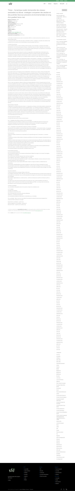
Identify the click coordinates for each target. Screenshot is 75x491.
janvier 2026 (58, 79)
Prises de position (59, 432)
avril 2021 (58, 166)
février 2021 (58, 169)
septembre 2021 (59, 157)
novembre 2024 (59, 99)
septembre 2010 (59, 342)
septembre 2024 (59, 103)
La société (26, 469)
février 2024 (58, 112)
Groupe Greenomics (60, 408)
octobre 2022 (59, 137)
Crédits (9, 480)
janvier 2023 (58, 131)
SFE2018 (58, 441)
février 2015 (58, 273)
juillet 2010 (58, 344)
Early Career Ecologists (61, 383)
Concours (58, 377)
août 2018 (58, 221)
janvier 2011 (58, 336)
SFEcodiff (62, 3)
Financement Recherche (61, 391)
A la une (58, 354)
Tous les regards (59, 469)
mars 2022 (58, 146)
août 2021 (58, 158)
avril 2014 (58, 290)
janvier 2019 (58, 212)
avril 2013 (58, 304)
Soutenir (61, 0)
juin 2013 (58, 300)
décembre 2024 (59, 97)
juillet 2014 (58, 286)
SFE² (45, 3)
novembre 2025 (59, 83)
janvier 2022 (58, 149)
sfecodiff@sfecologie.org (27, 212)
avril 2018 (58, 227)
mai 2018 (58, 225)
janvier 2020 (58, 191)
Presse (57, 430)
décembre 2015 (59, 264)
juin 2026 (58, 74)
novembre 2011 (59, 324)
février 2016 (58, 261)
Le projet (57, 470)
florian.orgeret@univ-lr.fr (16, 32)
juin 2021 (58, 162)
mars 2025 (58, 94)
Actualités (58, 356)
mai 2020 (58, 184)
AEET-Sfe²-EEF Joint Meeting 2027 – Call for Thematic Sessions (60, 21)
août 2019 (58, 200)
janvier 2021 (58, 171)
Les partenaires (58, 472)
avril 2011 (58, 331)
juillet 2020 (58, 180)
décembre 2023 (59, 115)
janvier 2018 (58, 232)
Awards (57, 367)
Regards (55, 3)
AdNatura (58, 358)
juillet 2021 (58, 160)
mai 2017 (58, 243)
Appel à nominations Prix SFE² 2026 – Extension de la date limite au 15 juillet (61, 26)
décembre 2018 (59, 214)
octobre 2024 (59, 101)
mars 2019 (58, 209)
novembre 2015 (59, 266)
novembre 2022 (59, 135)
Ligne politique (27, 470)
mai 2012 (58, 317)
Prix (57, 433)
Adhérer (57, 0)
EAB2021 (58, 381)
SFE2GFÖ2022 (59, 444)
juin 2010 (58, 345)
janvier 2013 (58, 306)
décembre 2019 (59, 193)
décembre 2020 (59, 173)
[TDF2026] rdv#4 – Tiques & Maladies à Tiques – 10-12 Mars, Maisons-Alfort (61, 30)
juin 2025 (58, 90)
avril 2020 (58, 185)
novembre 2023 (59, 117)
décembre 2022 (59, 133)
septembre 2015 (59, 270)
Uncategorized (59, 459)
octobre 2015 (59, 268)
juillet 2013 (58, 299)
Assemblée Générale (60, 363)
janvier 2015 (58, 275)
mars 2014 (58, 291)
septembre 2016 (59, 255)
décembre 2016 (59, 250)
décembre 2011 (59, 322)
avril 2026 (58, 76)
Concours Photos (59, 379)
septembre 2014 (59, 282)
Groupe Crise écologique (61, 397)
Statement (58, 455)
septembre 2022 (59, 139)
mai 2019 (58, 205)
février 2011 (58, 335)
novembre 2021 (59, 153)
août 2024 (58, 104)
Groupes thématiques (44, 474)
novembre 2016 (59, 252)
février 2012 (58, 318)
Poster (57, 479)
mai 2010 (58, 347)
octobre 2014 (59, 281)
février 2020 (58, 189)
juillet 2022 (58, 140)
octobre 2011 (58, 326)
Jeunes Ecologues (60, 423)
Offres (57, 426)
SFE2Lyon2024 (59, 448)
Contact (65, 0)
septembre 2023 (59, 121)
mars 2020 (58, 187)
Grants (57, 393)
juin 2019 (58, 203)
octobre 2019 (59, 196)
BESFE (57, 368)
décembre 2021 (59, 151)
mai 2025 (58, 92)
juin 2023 (58, 122)
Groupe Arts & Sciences (61, 395)
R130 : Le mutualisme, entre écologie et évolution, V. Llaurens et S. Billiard (61, 50)
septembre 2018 (59, 220)
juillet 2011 (58, 329)
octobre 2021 (59, 155)
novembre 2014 (59, 279)
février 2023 (58, 130)
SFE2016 (58, 439)
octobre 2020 (59, 176)
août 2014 (58, 284)
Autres (57, 365)
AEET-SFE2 (58, 359)
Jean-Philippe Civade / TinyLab (26, 489)
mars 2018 (58, 229)
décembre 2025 (59, 81)
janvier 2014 (58, 293)
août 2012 (58, 315)
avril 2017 (58, 245)
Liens (25, 478)
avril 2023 (58, 126)
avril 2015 (58, 272)
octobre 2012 (59, 311)
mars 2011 (58, 333)
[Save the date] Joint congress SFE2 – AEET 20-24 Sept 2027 (61, 17)
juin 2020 (58, 182)
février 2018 (58, 230)
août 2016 (58, 257)
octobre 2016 (59, 254)
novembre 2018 (59, 216)
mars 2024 (58, 110)
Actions (49, 3)
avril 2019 (58, 207)
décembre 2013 (59, 295)
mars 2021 (58, 167)
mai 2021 (58, 164)
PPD (57, 428)
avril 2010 (58, 349)
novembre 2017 (59, 236)
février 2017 (58, 248)
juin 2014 (58, 288)
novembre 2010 (59, 340)
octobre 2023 (59, 119)
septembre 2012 (59, 313)
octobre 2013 (59, 297)
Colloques (42, 472)
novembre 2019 (59, 194)
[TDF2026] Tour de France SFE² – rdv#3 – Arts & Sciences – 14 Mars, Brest (61, 35)
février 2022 (58, 148)
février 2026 (58, 78)
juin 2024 (58, 106)
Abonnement (58, 481)
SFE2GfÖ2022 (59, 446)
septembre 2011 (59, 327)
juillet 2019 (58, 202)
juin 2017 (58, 241)
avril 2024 (58, 108)
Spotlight (58, 453)
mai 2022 (58, 142)
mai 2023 (58, 124)
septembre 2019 (59, 198)
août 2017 (58, 239)
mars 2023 (58, 128)
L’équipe (57, 474)
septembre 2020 (59, 178)
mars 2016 (58, 259)
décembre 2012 (59, 308)
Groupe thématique (60, 410)
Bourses (41, 470)
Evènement (58, 388)
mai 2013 (58, 302)
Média (25, 479)
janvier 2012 (58, 320)
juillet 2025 (58, 88)
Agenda (25, 476)
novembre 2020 (59, 175)
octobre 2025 (59, 85)
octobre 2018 (59, 218)
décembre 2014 (59, 277)
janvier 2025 (58, 95)
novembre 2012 (59, 309)
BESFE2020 (58, 370)
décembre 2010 (59, 338)
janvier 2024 (58, 113)
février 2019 (58, 211)
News (57, 424)
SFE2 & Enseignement (60, 437)
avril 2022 (58, 144)
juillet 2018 (58, 223)
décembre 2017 (59, 234)
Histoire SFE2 (58, 421)
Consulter (57, 478)
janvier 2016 (58, 263)
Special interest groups (60, 451)
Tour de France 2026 (60, 457)
